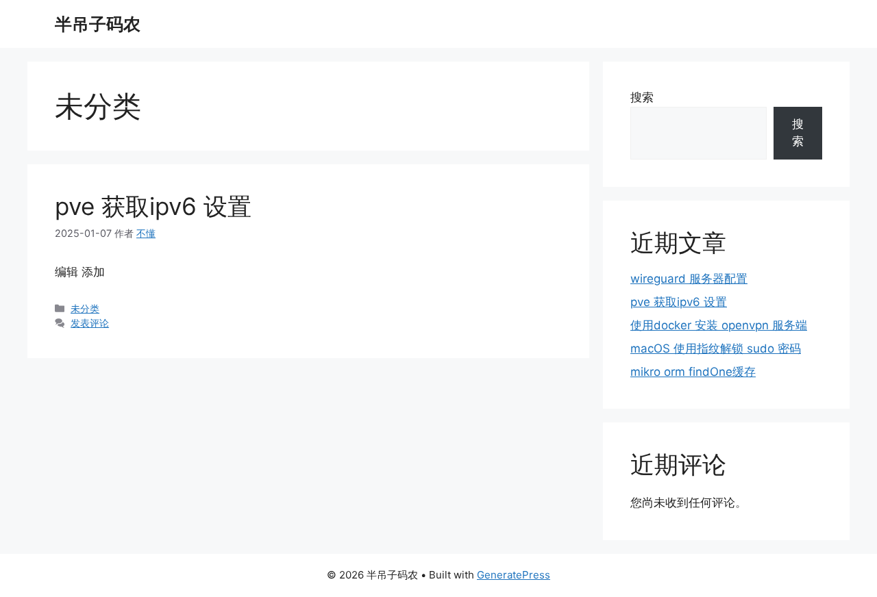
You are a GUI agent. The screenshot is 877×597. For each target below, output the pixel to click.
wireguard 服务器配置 (689, 278)
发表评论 (90, 323)
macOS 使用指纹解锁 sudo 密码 (715, 348)
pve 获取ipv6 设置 (153, 206)
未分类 (85, 308)
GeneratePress (513, 574)
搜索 (642, 97)
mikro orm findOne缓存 (693, 372)
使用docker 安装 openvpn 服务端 (718, 325)
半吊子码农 (97, 24)
